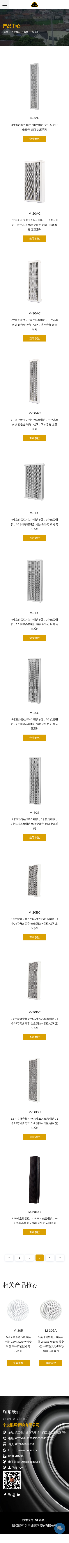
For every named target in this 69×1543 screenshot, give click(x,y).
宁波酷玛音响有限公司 (42, 1525)
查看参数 (34, 138)
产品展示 (16, 32)
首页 (6, 32)
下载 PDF (17, 1467)
